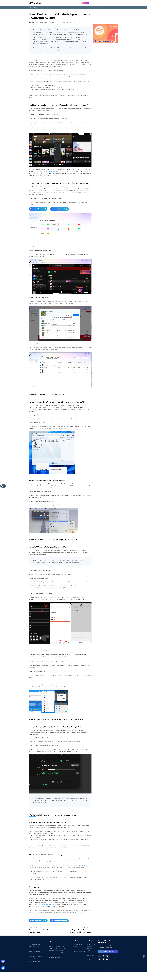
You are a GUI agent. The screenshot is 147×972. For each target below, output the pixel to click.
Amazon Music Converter (34, 951)
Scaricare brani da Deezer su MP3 (56, 952)
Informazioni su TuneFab (79, 944)
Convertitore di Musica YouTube (35, 956)
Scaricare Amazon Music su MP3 (56, 950)
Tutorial (88, 950)
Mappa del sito (77, 953)
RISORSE (93, 3)
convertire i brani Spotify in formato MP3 (47, 171)
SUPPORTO (101, 3)
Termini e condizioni (78, 949)
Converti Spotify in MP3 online (55, 944)
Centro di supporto (91, 944)
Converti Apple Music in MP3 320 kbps (57, 948)
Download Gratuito (37, 209)
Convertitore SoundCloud (34, 961)
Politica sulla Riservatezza (79, 951)
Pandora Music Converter (34, 958)
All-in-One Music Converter (35, 944)
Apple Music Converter (34, 949)
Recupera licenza (90, 953)
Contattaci (76, 946)
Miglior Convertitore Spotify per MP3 (57, 946)
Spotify (35, 7)
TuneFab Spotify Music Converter (43, 904)
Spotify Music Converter (34, 946)
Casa (30, 7)
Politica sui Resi (90, 955)
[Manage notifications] (144, 956)
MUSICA (77, 3)
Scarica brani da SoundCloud (55, 957)
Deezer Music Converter (34, 953)
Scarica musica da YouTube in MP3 (56, 955)
